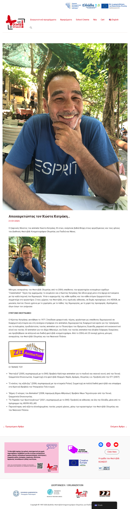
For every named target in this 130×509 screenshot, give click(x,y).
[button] (31, 27)
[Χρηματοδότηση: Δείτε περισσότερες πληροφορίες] (96, 6)
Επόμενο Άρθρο (118, 427)
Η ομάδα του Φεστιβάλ (109, 458)
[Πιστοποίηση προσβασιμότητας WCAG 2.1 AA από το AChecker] (104, 468)
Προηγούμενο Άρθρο (13, 427)
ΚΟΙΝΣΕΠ (103, 462)
